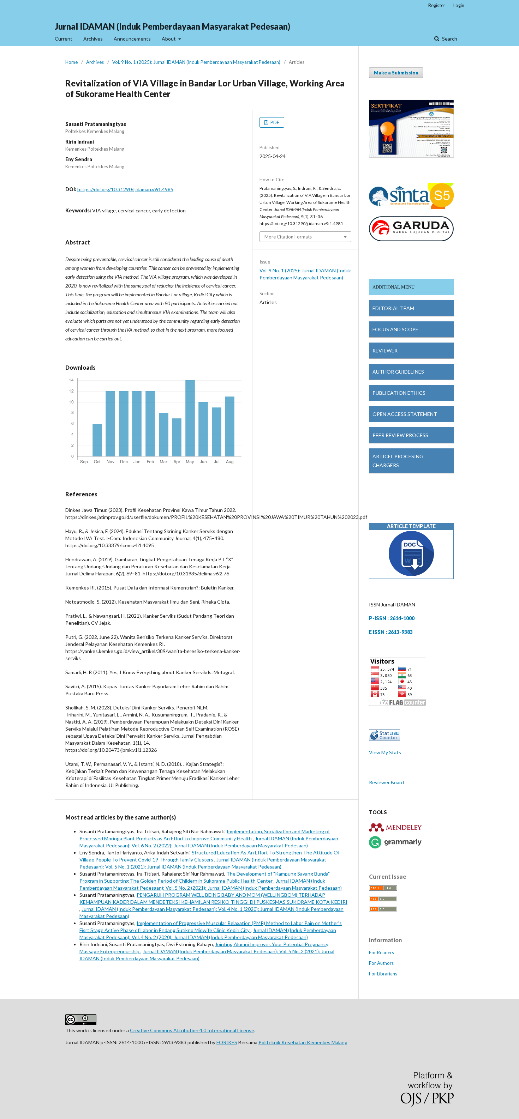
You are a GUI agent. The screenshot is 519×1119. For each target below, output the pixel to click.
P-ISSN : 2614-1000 (391, 618)
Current (63, 39)
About (169, 39)
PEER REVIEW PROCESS (400, 435)
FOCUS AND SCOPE (395, 329)
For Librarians (383, 973)
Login (458, 5)
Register (436, 5)
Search (449, 39)
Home (71, 62)
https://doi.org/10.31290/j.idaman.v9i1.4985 (125, 189)
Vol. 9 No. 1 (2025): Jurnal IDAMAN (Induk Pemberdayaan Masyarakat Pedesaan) (196, 62)
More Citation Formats (288, 237)
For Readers (381, 952)
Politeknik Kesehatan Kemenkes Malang (302, 1042)
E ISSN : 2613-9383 (391, 632)
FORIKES (226, 1042)
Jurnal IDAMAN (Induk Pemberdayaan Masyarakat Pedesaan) (172, 26)
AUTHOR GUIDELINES (398, 372)
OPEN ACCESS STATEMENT (404, 414)
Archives (93, 39)
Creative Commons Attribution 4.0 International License (192, 1030)
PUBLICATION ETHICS (398, 393)
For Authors (381, 963)
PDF (274, 122)
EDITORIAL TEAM (393, 308)
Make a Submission (396, 72)
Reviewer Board (386, 782)
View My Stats (385, 752)
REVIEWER (385, 350)
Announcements (132, 39)
